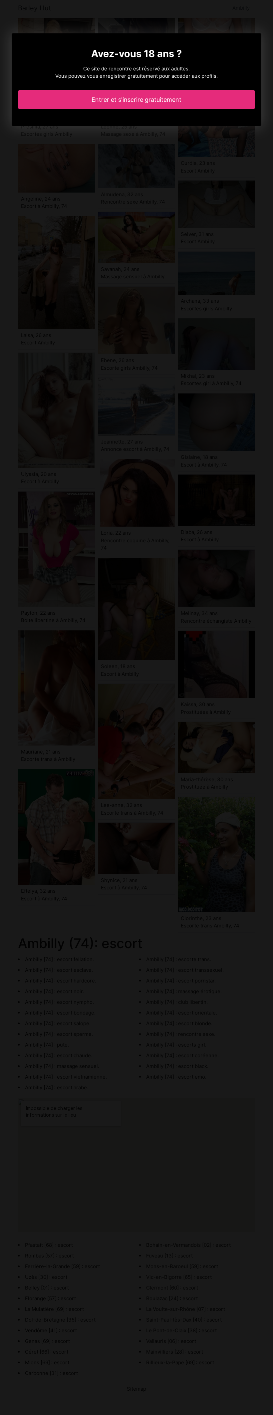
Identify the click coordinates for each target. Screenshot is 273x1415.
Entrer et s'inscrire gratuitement (136, 99)
